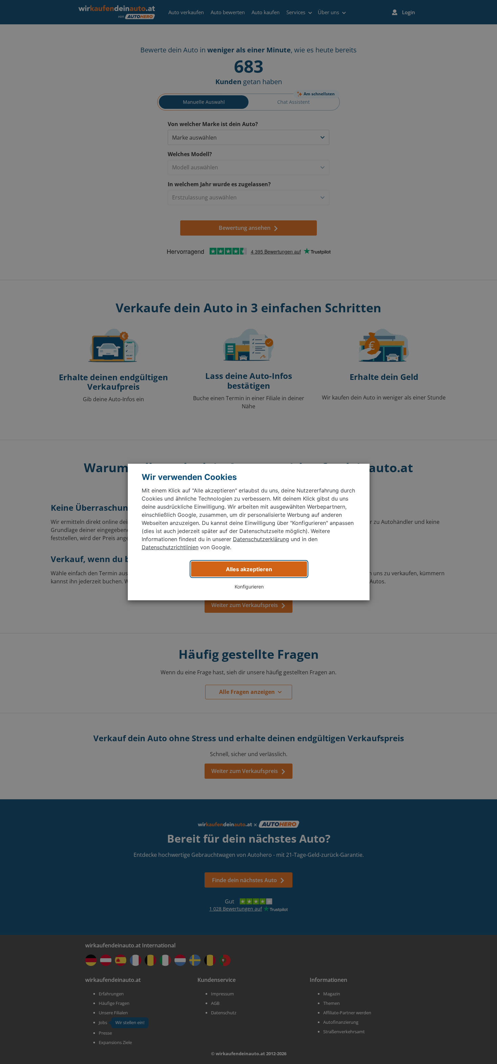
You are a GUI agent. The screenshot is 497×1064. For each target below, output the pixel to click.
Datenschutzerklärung (261, 539)
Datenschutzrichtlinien (170, 547)
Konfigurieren (249, 586)
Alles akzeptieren (249, 569)
